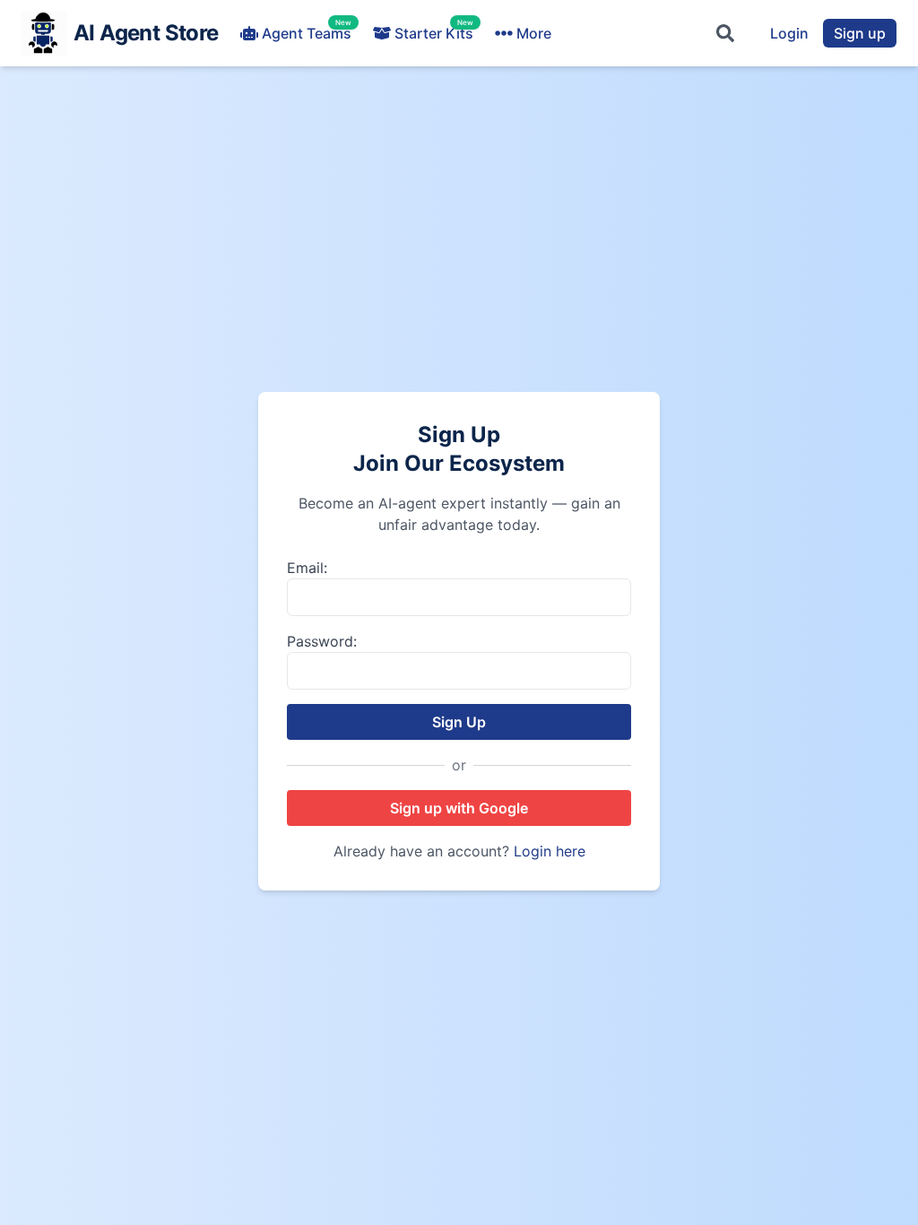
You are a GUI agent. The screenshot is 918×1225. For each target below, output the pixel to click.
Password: (322, 641)
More (533, 33)
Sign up (860, 33)
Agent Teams (306, 32)
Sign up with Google (459, 808)
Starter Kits (433, 32)
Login (789, 33)
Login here (549, 851)
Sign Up (459, 722)
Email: (307, 568)
